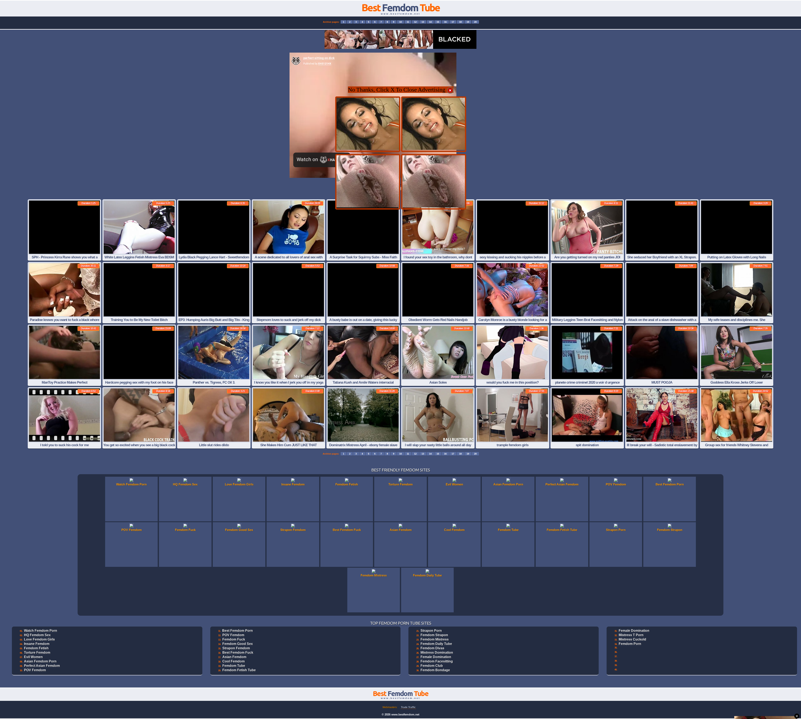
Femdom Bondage (435, 670)
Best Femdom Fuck (237, 652)
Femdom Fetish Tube (239, 670)
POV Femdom (35, 670)
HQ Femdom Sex (37, 635)
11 (408, 22)
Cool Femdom (233, 661)
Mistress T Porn (631, 635)
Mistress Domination (437, 652)
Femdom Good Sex (237, 644)
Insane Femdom (36, 644)
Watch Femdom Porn (40, 630)
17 (453, 22)
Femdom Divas (432, 648)
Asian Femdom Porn (40, 661)
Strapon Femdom (236, 648)
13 (423, 22)
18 (460, 22)
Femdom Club (432, 665)
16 (445, 22)
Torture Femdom (37, 652)
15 (438, 22)
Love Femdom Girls (39, 639)
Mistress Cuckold (632, 639)
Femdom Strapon (434, 635)
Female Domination (436, 657)
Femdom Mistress (435, 639)
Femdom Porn (630, 644)
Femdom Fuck (233, 639)
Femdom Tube (233, 665)
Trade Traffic (408, 707)
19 (468, 22)
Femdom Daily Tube (436, 644)
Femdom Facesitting (437, 661)
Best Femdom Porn (237, 630)
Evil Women (33, 657)
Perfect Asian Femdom (42, 665)
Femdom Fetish (36, 648)
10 (400, 22)
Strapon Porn (431, 630)
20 (475, 22)
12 (415, 22)
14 (430, 22)
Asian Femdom (234, 657)
